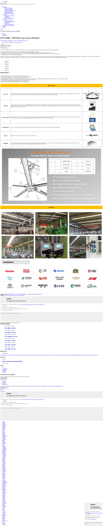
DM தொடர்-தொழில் (8, 7)
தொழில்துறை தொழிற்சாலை (10, 15)
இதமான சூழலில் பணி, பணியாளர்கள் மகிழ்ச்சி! (13, 361)
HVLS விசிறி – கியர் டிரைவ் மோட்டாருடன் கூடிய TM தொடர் (14, 295)
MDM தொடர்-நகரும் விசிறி (9, 13)
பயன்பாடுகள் (5, 369)
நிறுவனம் (4, 26)
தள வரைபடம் (37, 386)
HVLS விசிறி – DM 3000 (10, 328)
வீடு (3, 5)
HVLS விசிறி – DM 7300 (10, 348)
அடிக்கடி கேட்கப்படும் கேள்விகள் (8, 25)
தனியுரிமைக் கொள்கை (59, 386)
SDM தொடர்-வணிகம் (8, 9)
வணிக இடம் (7, 16)
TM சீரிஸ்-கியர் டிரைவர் (9, 12)
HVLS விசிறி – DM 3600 (10, 340)
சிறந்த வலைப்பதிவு (43, 386)
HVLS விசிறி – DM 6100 (10, 332)
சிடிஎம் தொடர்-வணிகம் (9, 8)
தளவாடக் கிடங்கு (8, 17)
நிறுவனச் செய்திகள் (8, 20)
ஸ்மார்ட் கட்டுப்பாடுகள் (8, 11)
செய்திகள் (4, 19)
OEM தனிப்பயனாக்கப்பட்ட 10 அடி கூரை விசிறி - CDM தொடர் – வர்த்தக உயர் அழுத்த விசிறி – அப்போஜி (23, 294)
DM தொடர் (5, 35)
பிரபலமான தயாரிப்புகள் (30, 386)
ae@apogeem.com (3, 379)
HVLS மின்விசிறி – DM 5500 (11, 336)
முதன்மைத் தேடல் (51, 386)
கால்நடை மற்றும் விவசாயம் (9, 18)
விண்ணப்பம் (5, 14)
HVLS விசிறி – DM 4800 (10, 344)
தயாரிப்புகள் (5, 6)
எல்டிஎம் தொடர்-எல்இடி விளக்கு (10, 10)
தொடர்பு (4, 27)
